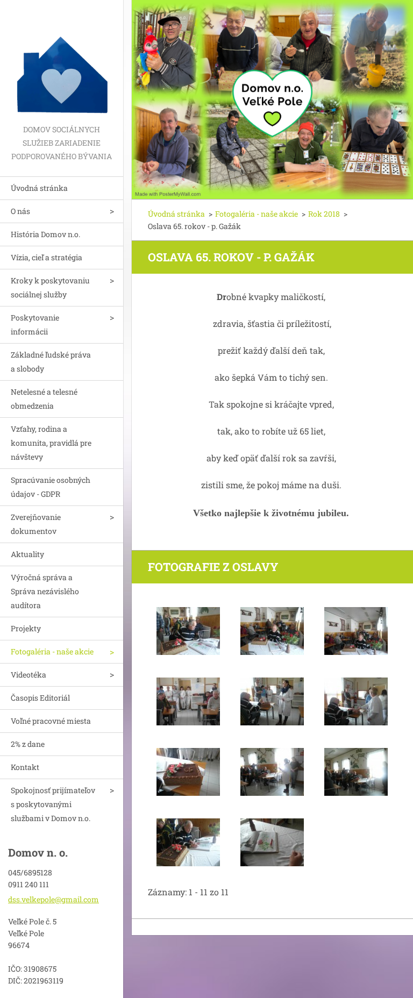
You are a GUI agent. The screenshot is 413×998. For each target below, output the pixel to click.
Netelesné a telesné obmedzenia (44, 399)
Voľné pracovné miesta (51, 721)
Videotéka (28, 674)
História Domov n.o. (45, 234)
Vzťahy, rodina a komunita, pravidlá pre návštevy (51, 443)
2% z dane (28, 744)
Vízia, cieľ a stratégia (46, 257)
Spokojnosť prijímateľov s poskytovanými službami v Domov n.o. (53, 804)
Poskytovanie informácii (35, 324)
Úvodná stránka (39, 188)
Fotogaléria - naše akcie (52, 651)
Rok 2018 (324, 214)
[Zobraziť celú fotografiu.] (188, 631)
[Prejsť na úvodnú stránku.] (61, 61)
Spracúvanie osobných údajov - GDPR (50, 487)
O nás (20, 211)
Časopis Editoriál (40, 698)
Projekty (26, 628)
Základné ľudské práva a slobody (51, 362)
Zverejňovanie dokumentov (36, 524)
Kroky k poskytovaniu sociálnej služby (50, 287)
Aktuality (27, 554)
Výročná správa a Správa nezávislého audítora (45, 591)
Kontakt (25, 767)
